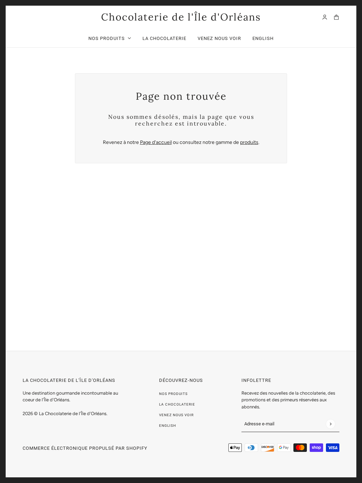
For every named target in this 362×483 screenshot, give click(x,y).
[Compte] (325, 17)
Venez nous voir (176, 415)
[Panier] (336, 17)
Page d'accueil (156, 142)
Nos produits (173, 394)
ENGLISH (167, 425)
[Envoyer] (330, 424)
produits (249, 142)
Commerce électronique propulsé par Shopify (85, 448)
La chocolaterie (177, 404)
